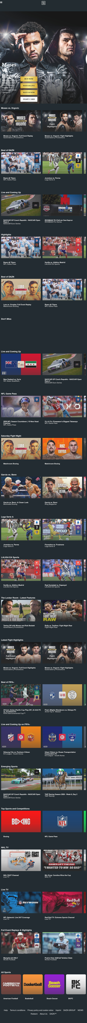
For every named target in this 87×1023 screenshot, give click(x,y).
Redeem (34, 1013)
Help (6, 1010)
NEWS (80, 1010)
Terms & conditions (17, 1010)
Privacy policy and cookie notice (40, 1010)
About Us (43, 1013)
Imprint (58, 1010)
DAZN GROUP (69, 1010)
